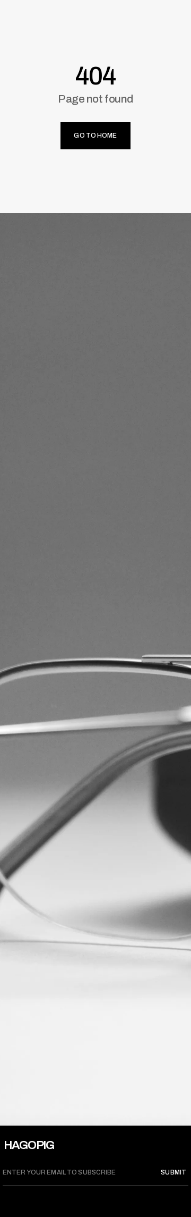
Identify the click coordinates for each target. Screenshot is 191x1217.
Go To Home (95, 135)
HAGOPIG (29, 1145)
